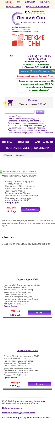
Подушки (22, 142)
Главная (8, 155)
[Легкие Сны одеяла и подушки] (28, 29)
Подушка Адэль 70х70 (27, 350)
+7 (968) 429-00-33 (36, 58)
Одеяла (7, 142)
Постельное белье (18, 148)
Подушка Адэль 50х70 (27, 279)
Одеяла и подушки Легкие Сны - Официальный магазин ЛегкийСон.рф (24, 402)
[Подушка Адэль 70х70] (22, 335)
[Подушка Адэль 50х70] (22, 264)
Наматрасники (43, 142)
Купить (39, 313)
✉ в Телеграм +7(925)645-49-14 (36, 67)
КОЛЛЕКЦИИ (41, 148)
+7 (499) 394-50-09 (38, 56)
